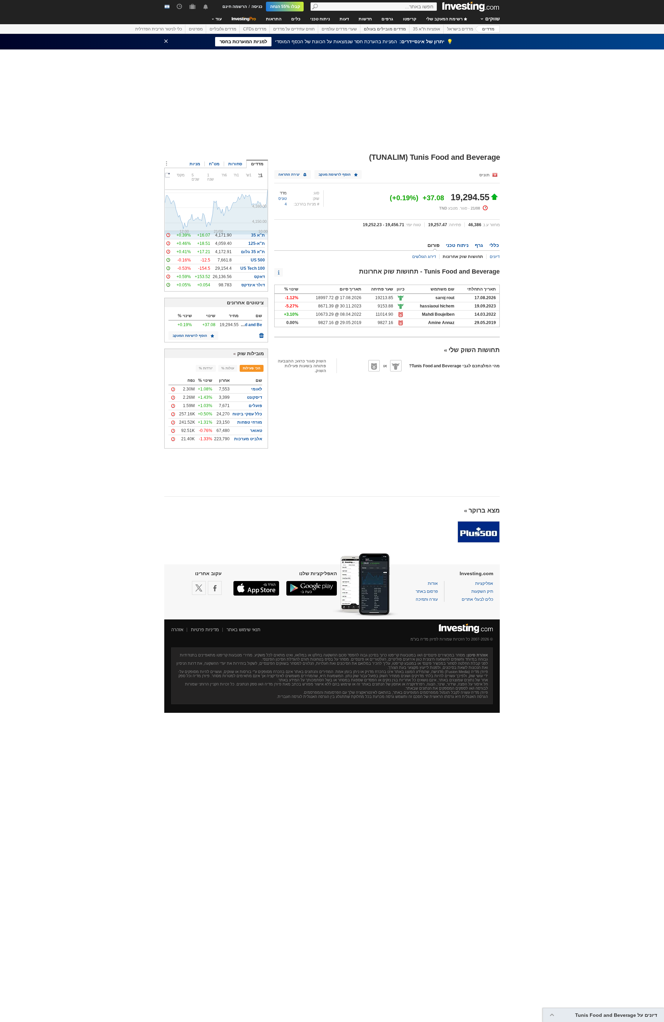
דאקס (259, 276)
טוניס (282, 198)
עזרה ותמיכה (427, 599)
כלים (296, 19)
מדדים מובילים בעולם (385, 29)
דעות (344, 19)
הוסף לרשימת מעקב (335, 174)
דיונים (495, 256)
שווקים (492, 18)
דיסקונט (254, 397)
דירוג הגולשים (424, 256)
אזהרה (177, 629)
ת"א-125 (256, 243)
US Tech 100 (252, 268)
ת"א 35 (258, 235)
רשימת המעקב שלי (445, 19)
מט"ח (214, 164)
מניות (195, 164)
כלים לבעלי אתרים (477, 599)
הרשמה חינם (234, 6)
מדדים (488, 29)
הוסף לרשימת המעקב (190, 336)
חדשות (365, 19)
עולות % (227, 368)
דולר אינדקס (253, 285)
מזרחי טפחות (249, 422)
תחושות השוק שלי (474, 350)
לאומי (256, 389)
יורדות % (206, 368)
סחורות (235, 164)
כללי (494, 245)
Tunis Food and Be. (243, 324)
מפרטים (196, 29)
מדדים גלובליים (223, 29)
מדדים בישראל (460, 29)
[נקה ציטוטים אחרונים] (261, 333)
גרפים (387, 19)
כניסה (256, 6)
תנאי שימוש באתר (243, 629)
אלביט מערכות (248, 438)
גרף (479, 245)
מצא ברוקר (484, 510)
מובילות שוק (250, 353)
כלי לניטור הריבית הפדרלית (158, 29)
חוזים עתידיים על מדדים (294, 29)
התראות (274, 19)
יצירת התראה (289, 174)
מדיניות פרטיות (205, 629)
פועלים (255, 405)
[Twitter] (199, 588)
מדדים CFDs (254, 29)
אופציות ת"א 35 (426, 29)
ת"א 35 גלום (253, 251)
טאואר (256, 430)
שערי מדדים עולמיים (339, 29)
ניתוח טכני (320, 19)
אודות (433, 583)
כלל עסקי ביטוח (247, 414)
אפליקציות (484, 583)
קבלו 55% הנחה (285, 6)
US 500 (258, 260)
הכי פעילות (251, 368)
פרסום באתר (427, 591)
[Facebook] (215, 588)
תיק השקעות (482, 591)
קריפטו (409, 19)
